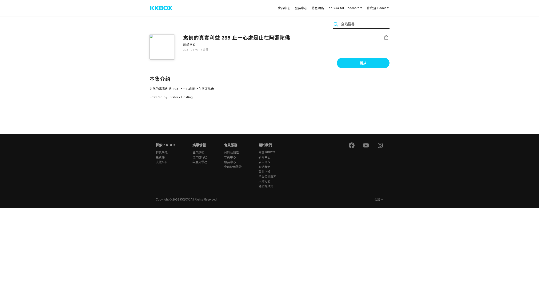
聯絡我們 (264, 167)
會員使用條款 (233, 167)
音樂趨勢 (198, 152)
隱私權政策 (266, 186)
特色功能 (318, 8)
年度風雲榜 (199, 162)
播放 (363, 63)
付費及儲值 (231, 152)
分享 (386, 38)
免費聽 (160, 157)
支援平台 (162, 162)
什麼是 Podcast (378, 8)
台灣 (377, 199)
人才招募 (264, 181)
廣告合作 (264, 162)
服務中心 (301, 8)
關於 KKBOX (267, 152)
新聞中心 (264, 157)
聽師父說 (189, 45)
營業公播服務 (267, 176)
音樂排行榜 (199, 157)
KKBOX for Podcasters (345, 8)
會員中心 (284, 8)
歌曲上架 (264, 171)
